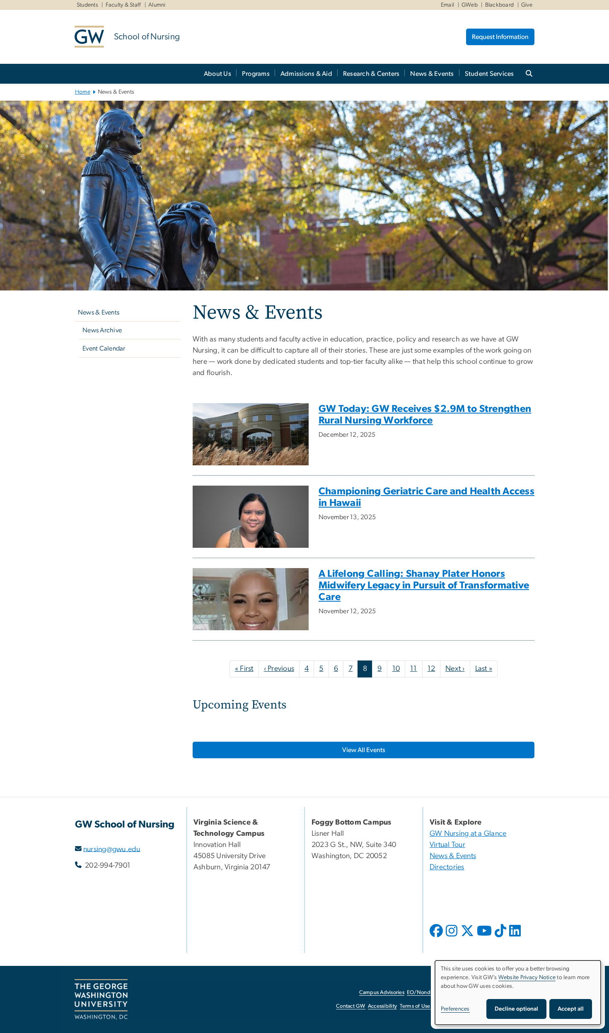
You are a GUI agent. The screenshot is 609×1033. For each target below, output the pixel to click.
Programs (256, 73)
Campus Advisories (381, 992)
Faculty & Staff (123, 5)
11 (413, 669)
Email (447, 5)
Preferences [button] (455, 1009)
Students (87, 5)
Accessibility (382, 1006)
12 (431, 669)
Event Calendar (104, 348)
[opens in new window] (437, 937)
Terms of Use (415, 1006)
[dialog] (518, 992)
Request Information (500, 37)
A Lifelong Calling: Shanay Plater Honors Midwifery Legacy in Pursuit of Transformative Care (424, 585)
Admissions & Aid (306, 73)
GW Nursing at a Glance (468, 833)
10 (396, 669)
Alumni (157, 5)
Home (82, 92)
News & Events (432, 73)
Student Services (489, 73)
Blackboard (499, 5)
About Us (217, 73)
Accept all (571, 1009)
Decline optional (516, 1009)
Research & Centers (371, 73)
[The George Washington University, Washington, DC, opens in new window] (101, 999)
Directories (447, 867)
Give (526, 5)
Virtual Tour (447, 845)
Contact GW (350, 1006)
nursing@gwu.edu (111, 849)
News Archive (102, 330)
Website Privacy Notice (527, 977)
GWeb (470, 5)
